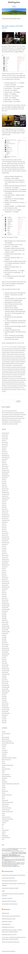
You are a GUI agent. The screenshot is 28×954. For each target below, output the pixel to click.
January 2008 (5, 646)
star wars (22, 864)
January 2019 (5, 442)
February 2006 (5, 681)
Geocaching (4, 781)
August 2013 (5, 522)
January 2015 (5, 490)
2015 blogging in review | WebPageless (11, 414)
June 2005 (4, 696)
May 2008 (4, 639)
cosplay (18, 851)
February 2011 (5, 577)
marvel (3, 860)
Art (2, 735)
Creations (4, 755)
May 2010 (4, 594)
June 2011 (4, 570)
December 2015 (5, 470)
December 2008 (5, 626)
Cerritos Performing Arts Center (14, 354)
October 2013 (5, 518)
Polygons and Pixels (8, 871)
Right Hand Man (21, 372)
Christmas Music (7, 851)
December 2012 (5, 537)
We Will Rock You (17, 387)
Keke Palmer (21, 363)
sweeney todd (20, 380)
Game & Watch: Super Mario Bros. (9, 904)
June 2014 (4, 503)
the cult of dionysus (15, 382)
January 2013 (5, 535)
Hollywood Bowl (10, 363)
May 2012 (4, 550)
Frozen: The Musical (6, 359)
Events (3, 767)
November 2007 (5, 650)
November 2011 (5, 561)
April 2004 (4, 722)
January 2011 (5, 579)
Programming (5, 806)
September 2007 (5, 653)
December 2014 (5, 492)
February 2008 (5, 644)
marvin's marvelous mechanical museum (11, 367)
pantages (6, 371)
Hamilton (12, 361)
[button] (14, 37)
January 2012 (5, 557)
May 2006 (4, 676)
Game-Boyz (4, 778)
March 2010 (4, 598)
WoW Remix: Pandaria (7, 921)
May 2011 (4, 572)
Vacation (4, 832)
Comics (3, 748)
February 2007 (5, 665)
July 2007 (4, 657)
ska (5, 864)
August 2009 (5, 611)
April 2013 (4, 529)
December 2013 (5, 514)
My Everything (9, 369)
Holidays (4, 787)
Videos (3, 833)
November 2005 (5, 687)
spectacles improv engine (13, 864)
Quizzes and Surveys (6, 807)
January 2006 (5, 683)
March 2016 (4, 464)
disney (6, 853)
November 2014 (5, 494)
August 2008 (5, 633)
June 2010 (4, 592)
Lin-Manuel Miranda (17, 365)
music (11, 860)
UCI (3, 828)
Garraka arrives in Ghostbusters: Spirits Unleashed (13, 875)
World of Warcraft (6, 837)
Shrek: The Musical (17, 376)
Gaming (3, 780)
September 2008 (5, 631)
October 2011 (5, 563)
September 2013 (5, 520)
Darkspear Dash (5, 913)
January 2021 (5, 436)
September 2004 (5, 713)
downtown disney (6, 358)
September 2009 (5, 609)
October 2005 (5, 689)
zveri (11, 389)
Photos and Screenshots (7, 802)
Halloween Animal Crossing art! (9, 901)
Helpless (4, 363)
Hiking (3, 785)
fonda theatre (19, 358)
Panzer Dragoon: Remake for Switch (10, 888)
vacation (14, 866)
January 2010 (5, 602)
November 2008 (5, 627)
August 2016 (5, 459)
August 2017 (5, 446)
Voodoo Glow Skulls (8, 387)
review (9, 861)
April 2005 (4, 700)
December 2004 (5, 707)
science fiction (20, 862)
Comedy (4, 746)
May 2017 (4, 448)
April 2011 (4, 574)
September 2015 (5, 475)
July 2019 (4, 440)
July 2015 (4, 479)
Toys (3, 824)
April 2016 (4, 462)
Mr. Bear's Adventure (7, 794)
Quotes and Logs (6, 809)
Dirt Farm (22, 356)
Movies (3, 793)
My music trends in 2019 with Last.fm (12, 27)
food (10, 853)
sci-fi (15, 862)
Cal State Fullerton (6, 352)
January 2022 (5, 435)
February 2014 (5, 511)
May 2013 (4, 527)
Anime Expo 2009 (22, 848)
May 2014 (4, 505)
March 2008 (4, 642)
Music (14, 346)
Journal (3, 789)
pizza (6, 861)
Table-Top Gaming (6, 817)
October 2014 (5, 496)
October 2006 (5, 672)
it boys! (16, 363)
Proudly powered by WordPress (8, 951)
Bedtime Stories (5, 739)
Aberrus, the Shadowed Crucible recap (10, 942)
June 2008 (4, 637)
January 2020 (5, 438)
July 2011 (4, 568)
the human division (7, 866)
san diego (13, 861)
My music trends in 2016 (11, 410)
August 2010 (5, 589)
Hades (3, 891)
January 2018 (5, 444)
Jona (3, 410)
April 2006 (4, 678)
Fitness (3, 770)
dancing (21, 851)
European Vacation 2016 (7, 765)
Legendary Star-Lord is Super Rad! (10, 423)
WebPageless (14, 2)
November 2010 (5, 583)
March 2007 (4, 663)
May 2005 (4, 698)
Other (3, 798)
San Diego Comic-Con (7, 374)
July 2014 (4, 501)
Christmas (4, 744)
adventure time (5, 848)
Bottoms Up (12, 350)
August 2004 (5, 715)
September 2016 (5, 457)
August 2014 (5, 499)
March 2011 (4, 576)
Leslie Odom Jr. (8, 365)
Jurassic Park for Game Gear (8, 878)
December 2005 (5, 685)
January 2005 (5, 705)
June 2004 (4, 718)
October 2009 (5, 607)
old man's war (21, 860)
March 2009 (4, 620)
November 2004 (5, 709)
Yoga (3, 839)
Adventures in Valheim (7, 898)
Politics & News (5, 804)
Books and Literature (7, 741)
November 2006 (5, 670)
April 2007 (4, 661)
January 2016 (5, 468)
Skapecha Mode (5, 378)
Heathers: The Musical (20, 361)
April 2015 (4, 485)
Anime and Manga (6, 733)
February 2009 (5, 622)
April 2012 (4, 551)
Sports (3, 815)
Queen (20, 371)
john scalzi (22, 859)
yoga (18, 866)
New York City (16, 369)
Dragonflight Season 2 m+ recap (9, 934)
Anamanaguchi (17, 348)
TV (2, 826)
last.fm (3, 365)
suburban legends (12, 380)
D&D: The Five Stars (6, 759)
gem (19, 855)
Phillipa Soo (11, 371)
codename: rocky (10, 356)
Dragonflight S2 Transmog (8, 927)
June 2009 (4, 614)
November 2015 (5, 472)
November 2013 (5, 516)
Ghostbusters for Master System (9, 880)
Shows (3, 813)
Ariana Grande (5, 350)
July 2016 (4, 461)
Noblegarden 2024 (6, 924)
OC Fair (15, 860)
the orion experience (12, 385)
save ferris (14, 374)
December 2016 (5, 455)
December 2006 (5, 668)
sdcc (18, 374)
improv (17, 859)
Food (3, 772)
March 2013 (4, 531)
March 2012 (4, 553)
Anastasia (23, 348)
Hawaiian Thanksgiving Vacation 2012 (10, 783)
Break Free (17, 350)
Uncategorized (5, 830)
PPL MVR (16, 371)
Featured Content (6, 768)
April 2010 (4, 596)
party (3, 861)
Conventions (5, 752)
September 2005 (5, 691)
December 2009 (5, 603)
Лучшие (19, 389)
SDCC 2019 (22, 374)
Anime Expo (15, 848)
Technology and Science (7, 819)
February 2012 (5, 555)
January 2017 (5, 453)
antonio (3, 849)
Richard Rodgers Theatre (11, 372)
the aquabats (7, 382)
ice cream (13, 859)
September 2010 (5, 587)
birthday (15, 849)
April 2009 (4, 618)
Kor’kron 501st (6, 909)
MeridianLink (5, 791)
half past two (7, 361)
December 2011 (5, 559)
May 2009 (4, 616)
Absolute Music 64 (9, 348)
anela (10, 848)
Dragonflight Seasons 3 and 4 (8, 918)
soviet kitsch (5, 380)
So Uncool (12, 378)
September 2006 (5, 674)
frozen (24, 358)
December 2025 (5, 433)
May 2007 (4, 659)
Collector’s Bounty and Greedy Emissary (11, 916)
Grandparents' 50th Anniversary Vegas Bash (13, 857)
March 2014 (4, 509)
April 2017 (4, 449)
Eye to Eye (13, 358)
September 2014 (5, 498)
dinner (3, 853)
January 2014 (5, 512)
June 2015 (4, 481)
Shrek (11, 376)
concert (13, 851)
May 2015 (4, 483)
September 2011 (5, 564)
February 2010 (5, 600)
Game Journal (19, 852)
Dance (3, 761)
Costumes (4, 754)
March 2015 (4, 486)
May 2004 (4, 720)
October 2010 (5, 585)
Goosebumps (14, 359)
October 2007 (5, 652)
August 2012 (5, 544)
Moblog (7, 860)
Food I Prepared (5, 774)
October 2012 (5, 540)
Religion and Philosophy (7, 811)
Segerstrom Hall (5, 376)
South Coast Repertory (20, 378)
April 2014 (4, 507)
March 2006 (4, 679)
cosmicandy (17, 356)
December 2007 (5, 648)
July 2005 (4, 694)
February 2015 (5, 488)
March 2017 (4, 451)
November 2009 (5, 605)
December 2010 (5, 581)
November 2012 (5, 538)
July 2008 (4, 635)
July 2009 (4, 613)
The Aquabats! (5, 820)
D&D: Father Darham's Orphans (9, 757)
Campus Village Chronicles (8, 743)
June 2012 (4, 548)
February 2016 (5, 466)
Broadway (22, 350)
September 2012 (5, 542)
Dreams (3, 763)
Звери (14, 389)
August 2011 (5, 566)
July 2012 (4, 546)
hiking (9, 859)
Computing (4, 750)
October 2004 (5, 711)
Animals (4, 731)
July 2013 (4, 524)
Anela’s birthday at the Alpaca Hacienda (14, 412)
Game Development (6, 776)
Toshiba (4, 822)
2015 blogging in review (15, 420)
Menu (14, 6)
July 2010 (4, 590)
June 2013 (4, 525)
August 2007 (5, 655)
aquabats (7, 849)
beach (11, 849)
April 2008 (4, 640)
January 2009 (5, 624)
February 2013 (5, 533)
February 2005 (5, 704)
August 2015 (5, 477)
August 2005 (5, 692)
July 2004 (4, 717)
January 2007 (5, 666)
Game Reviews (9, 854)
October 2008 (5, 629)
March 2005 (4, 702)
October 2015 (5, 473)
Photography (5, 800)
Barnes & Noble (5, 737)
